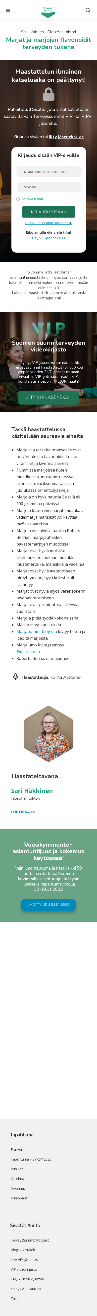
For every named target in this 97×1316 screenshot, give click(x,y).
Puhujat (17, 1169)
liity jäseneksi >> (66, 136)
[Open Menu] (8, 10)
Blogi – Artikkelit (23, 1249)
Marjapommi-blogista (36, 631)
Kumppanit (19, 1198)
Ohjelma (17, 1178)
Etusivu (16, 1149)
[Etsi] (88, 10)
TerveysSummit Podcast (30, 1240)
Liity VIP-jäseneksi (25, 1259)
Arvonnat (18, 1188)
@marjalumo (28, 651)
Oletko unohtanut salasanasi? (48, 222)
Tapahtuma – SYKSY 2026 (31, 1159)
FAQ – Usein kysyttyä (27, 1279)
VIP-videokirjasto (24, 1269)
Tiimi (14, 1298)
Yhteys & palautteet (26, 1288)
